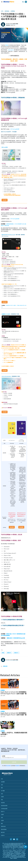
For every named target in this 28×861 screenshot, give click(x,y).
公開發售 (21, 59)
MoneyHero (11, 50)
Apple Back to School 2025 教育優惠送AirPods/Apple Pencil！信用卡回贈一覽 (14, 693)
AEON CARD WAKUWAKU (6, 376)
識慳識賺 (7, 11)
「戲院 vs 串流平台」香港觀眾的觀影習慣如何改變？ (14, 733)
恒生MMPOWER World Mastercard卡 (8, 234)
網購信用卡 (9, 652)
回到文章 (5, 666)
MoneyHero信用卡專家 (12, 23)
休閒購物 (13, 11)
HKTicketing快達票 (14, 129)
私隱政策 (15, 858)
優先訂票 (15, 59)
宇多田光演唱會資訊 (6, 59)
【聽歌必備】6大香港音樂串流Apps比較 (15, 638)
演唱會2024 (16, 652)
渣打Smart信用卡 (5, 147)
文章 (2, 11)
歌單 (16, 61)
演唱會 (6, 45)
